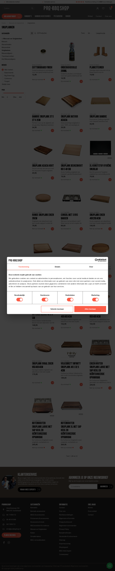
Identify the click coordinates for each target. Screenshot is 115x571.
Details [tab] (57, 267)
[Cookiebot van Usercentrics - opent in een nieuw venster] (96, 260)
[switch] (45, 299)
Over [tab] (91, 267)
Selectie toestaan (57, 309)
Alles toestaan (90, 309)
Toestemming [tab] (23, 267)
